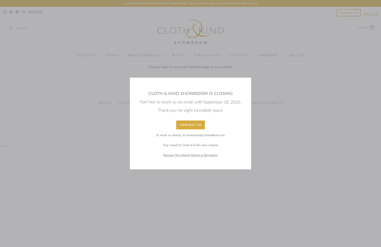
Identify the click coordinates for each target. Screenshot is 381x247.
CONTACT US (190, 124)
